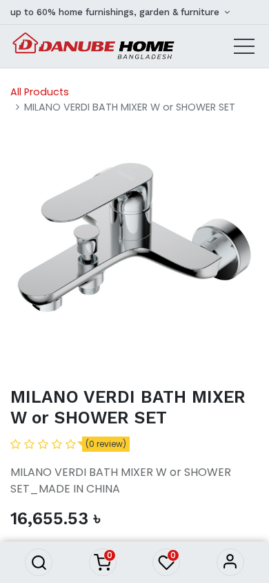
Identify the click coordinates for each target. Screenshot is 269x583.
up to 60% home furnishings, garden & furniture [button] (116, 12)
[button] (38, 562)
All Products (39, 92)
